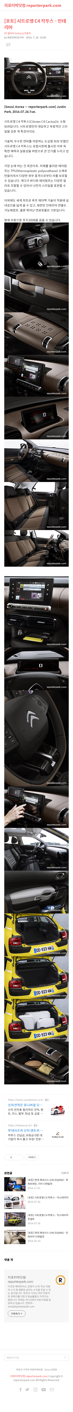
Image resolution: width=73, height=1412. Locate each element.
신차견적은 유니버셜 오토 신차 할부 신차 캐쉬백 (25, 1105)
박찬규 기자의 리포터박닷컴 (29, 1369)
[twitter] (27, 1390)
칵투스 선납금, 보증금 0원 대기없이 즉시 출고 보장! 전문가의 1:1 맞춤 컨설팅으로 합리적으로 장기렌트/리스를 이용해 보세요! (26, 1137)
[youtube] (43, 1390)
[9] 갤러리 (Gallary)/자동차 (17, 33)
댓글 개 (8, 1259)
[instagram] (35, 1390)
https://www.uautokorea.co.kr (25, 1099)
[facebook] (20, 1390)
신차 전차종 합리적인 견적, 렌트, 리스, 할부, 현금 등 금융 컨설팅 (25, 1111)
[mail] (52, 1390)
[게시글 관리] (19, 1157)
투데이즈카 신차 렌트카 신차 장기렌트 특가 (25, 1130)
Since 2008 (51, 1369)
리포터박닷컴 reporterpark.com (32, 5)
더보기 (65, 1173)
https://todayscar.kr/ (20, 1125)
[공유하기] (15, 1157)
